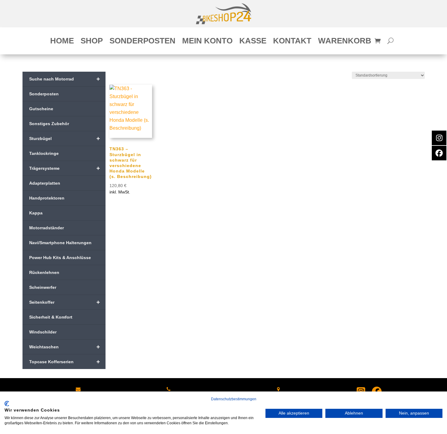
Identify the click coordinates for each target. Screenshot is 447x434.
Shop (92, 42)
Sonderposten (142, 42)
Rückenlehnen (44, 272)
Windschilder (43, 332)
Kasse (252, 42)
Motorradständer (46, 227)
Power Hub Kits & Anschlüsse (60, 257)
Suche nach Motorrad (64, 79)
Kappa (36, 212)
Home (62, 42)
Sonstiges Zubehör (49, 123)
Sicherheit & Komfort (50, 317)
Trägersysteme (64, 168)
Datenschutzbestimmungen (233, 399)
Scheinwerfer (42, 287)
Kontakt (292, 42)
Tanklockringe (44, 153)
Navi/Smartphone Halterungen (60, 242)
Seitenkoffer (64, 302)
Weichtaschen (64, 346)
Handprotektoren (46, 198)
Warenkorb (344, 42)
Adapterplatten (44, 183)
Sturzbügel (64, 138)
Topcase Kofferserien (64, 361)
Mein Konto (207, 42)
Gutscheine (41, 108)
